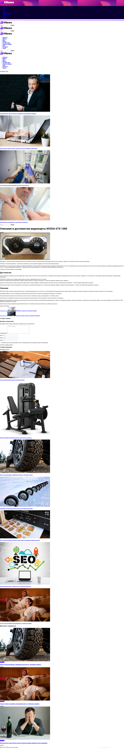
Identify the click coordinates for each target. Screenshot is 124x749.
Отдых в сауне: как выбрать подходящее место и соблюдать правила (16, 623)
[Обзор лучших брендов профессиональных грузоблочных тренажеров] (25, 435)
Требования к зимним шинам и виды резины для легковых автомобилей (16, 508)
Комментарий (3, 333)
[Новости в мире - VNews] (6, 35)
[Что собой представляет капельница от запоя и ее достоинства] (25, 183)
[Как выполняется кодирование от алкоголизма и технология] (25, 220)
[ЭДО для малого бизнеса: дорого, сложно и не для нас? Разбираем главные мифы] (25, 146)
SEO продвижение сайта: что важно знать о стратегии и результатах (15, 586)
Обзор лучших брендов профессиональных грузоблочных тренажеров (16, 437)
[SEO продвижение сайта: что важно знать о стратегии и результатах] (25, 584)
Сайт (1, 340)
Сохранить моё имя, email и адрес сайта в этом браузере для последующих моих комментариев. (25, 342)
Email (1, 337)
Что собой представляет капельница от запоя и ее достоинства (14, 185)
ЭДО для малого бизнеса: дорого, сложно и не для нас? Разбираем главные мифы (18, 148)
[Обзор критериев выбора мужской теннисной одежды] (25, 377)
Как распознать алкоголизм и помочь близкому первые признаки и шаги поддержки (23, 743)
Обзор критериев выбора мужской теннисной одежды (12, 379)
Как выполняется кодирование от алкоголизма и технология (14, 222)
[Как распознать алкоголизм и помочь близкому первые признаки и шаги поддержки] (25, 739)
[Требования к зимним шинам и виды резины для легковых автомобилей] (25, 506)
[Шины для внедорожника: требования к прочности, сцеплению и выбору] (25, 472)
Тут (4, 267)
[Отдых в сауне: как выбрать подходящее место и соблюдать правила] (25, 621)
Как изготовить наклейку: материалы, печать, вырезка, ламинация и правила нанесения (20, 540)
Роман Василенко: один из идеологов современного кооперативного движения (18, 113)
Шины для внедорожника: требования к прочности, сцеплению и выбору (16, 474)
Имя (1, 335)
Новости (2, 662)
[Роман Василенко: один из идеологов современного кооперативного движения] (25, 111)
